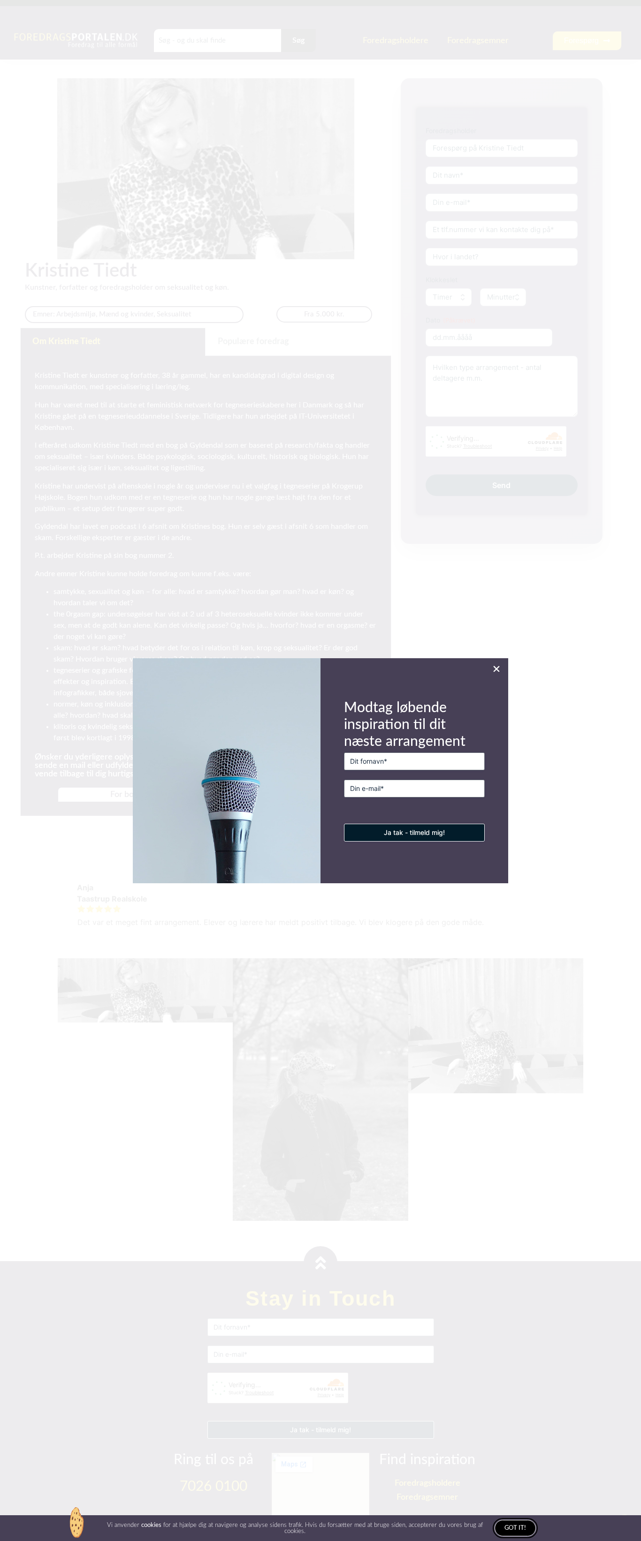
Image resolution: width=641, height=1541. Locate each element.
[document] (320, 770)
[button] (496, 669)
